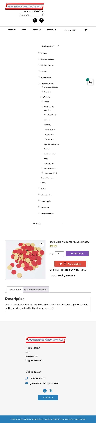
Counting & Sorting (50, 115)
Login (76, 419)
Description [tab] (15, 289)
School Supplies (46, 201)
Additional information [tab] (35, 289)
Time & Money (49, 163)
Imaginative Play (49, 129)
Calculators (44, 71)
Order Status (39, 11)
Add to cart (79, 253)
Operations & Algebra (51, 144)
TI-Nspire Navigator (47, 213)
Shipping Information (35, 361)
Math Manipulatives (50, 168)
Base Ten (47, 110)
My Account (28, 11)
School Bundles (46, 195)
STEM (46, 158)
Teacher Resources (47, 178)
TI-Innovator (45, 207)
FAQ (27, 352)
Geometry (47, 125)
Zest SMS (56, 419)
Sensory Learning (50, 154)
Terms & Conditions (67, 419)
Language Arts (49, 134)
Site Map (83, 419)
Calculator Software (47, 59)
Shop (24, 30)
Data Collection (46, 77)
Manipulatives (49, 106)
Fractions (47, 120)
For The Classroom (47, 84)
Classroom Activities (51, 87)
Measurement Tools (51, 173)
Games (46, 102)
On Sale (43, 189)
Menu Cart (51, 30)
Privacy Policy (32, 356)
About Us (12, 30)
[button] (42, 244)
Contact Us (36, 30)
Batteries (44, 53)
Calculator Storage (47, 65)
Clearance (47, 92)
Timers (43, 183)
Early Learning (45, 97)
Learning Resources (67, 275)
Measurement (49, 139)
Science (47, 149)
